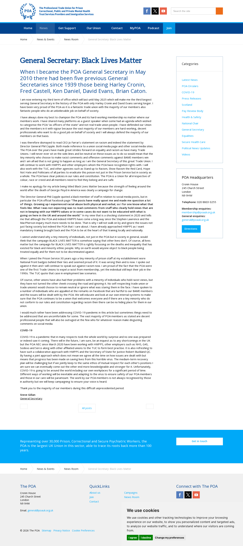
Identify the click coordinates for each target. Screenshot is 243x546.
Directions (190, 228)
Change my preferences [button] (169, 537)
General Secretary (193, 129)
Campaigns (131, 492)
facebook (146, 11)
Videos (186, 154)
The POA (57, 12)
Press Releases (191, 98)
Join (91, 497)
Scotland (187, 104)
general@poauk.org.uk (195, 219)
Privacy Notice (61, 530)
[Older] (24, 406)
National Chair (190, 123)
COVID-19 (188, 92)
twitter (155, 11)
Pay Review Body (192, 111)
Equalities (188, 135)
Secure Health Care (193, 142)
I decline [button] (146, 537)
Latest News (190, 80)
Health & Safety (191, 117)
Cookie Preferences (83, 530)
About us (94, 492)
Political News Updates (196, 148)
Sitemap (46, 530)
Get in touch (199, 441)
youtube (163, 11)
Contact (94, 501)
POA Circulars (190, 86)
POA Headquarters (197, 177)
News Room (131, 497)
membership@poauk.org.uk (198, 212)
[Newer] (150, 406)
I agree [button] (133, 537)
